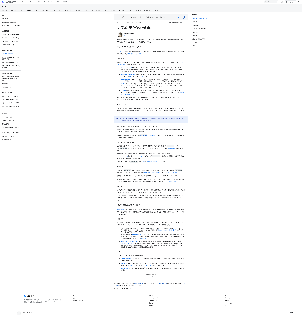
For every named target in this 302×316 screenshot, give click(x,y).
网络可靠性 (78, 10)
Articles (4, 7)
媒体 (106, 10)
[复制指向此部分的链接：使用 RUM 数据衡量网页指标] (142, 47)
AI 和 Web (4, 10)
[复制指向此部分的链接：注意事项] (125, 219)
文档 (144, 162)
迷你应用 (98, 10)
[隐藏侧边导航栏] (19, 313)
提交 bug (75, 298)
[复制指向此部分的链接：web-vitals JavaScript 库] (136, 142)
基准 (39, 2)
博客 (58, 2)
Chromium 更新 (153, 300)
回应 (85, 10)
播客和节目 (151, 305)
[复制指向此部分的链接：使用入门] (125, 59)
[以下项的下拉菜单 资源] (26, 2)
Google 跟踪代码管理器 (170, 172)
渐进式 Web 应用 (45, 10)
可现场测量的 (171, 148)
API (143, 76)
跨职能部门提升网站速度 (170, 181)
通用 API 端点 (146, 172)
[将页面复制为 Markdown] (157, 27)
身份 (36, 10)
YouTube (227, 300)
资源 (23, 2)
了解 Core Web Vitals (25, 10)
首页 (118, 22)
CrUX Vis (123, 84)
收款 (54, 10)
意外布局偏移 (144, 238)
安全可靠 (113, 10)
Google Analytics (156, 172)
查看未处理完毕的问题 (78, 300)
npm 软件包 (131, 265)
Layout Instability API (138, 156)
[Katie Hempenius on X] (125, 36)
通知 (60, 10)
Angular (156, 10)
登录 (299, 2)
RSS (226, 305)
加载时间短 (13, 10)
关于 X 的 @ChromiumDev (231, 298)
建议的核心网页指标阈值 (134, 54)
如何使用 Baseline (48, 2)
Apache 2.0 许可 (163, 283)
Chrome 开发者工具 (126, 68)
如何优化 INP (68, 10)
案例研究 (65, 2)
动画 (91, 10)
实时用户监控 (121, 51)
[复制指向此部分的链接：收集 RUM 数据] (129, 105)
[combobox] (271, 1)
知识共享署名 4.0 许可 (139, 283)
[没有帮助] (183, 23)
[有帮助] (181, 23)
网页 (130, 76)
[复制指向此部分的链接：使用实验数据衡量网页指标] (141, 205)
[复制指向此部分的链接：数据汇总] (125, 167)
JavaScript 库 (147, 135)
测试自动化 (147, 10)
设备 (131, 10)
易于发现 (138, 10)
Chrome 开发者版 (153, 298)
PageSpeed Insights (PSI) (128, 74)
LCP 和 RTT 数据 (129, 94)
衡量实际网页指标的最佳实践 (155, 162)
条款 (24, 312)
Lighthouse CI (148, 265)
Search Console (125, 79)
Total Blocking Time (126, 243)
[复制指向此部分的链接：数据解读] (125, 186)
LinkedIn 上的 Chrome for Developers (234, 303)
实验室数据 (120, 210)
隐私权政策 (29, 312)
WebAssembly (122, 10)
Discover (32, 2)
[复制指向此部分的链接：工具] (122, 252)
